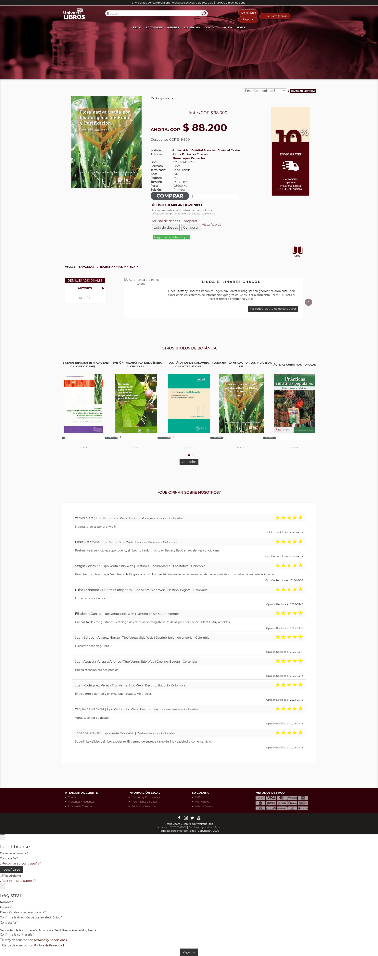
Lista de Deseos (204, 806)
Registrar (248, 19)
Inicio (137, 27)
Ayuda (227, 27)
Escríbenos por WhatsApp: (205, 827)
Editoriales (154, 27)
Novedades (192, 27)
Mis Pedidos (202, 801)
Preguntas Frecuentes (81, 801)
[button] (308, 302)
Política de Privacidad (144, 806)
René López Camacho (189, 158)
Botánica (86, 267)
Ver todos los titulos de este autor (273, 308)
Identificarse (248, 12)
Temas (241, 27)
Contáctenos (75, 797)
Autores (173, 27)
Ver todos (189, 462)
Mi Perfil (200, 797)
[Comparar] (85, 447)
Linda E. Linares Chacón (190, 154)
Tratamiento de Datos (145, 801)
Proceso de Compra (80, 806)
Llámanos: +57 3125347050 (171, 827)
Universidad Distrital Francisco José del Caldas (206, 150)
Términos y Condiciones (146, 797)
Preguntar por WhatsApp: (170, 237)
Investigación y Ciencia (119, 267)
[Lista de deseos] (80, 447)
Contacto (212, 27)
